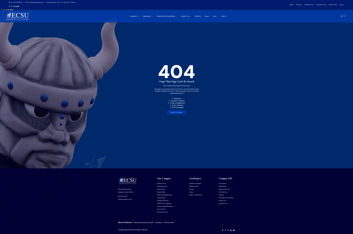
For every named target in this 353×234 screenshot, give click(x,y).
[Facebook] (9, 6)
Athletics (198, 16)
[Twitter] (12, 6)
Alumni (207, 16)
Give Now (299, 4)
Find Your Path (169, 223)
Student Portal (309, 4)
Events (341, 4)
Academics (133, 16)
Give (214, 16)
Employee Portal (321, 4)
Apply (291, 4)
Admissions (147, 16)
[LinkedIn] (16, 6)
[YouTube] (18, 6)
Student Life (185, 16)
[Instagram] (14, 6)
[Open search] (345, 16)
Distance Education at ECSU (144, 223)
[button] (341, 16)
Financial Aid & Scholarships (165, 16)
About (223, 16)
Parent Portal (333, 4)
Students (158, 223)
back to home (176, 112)
